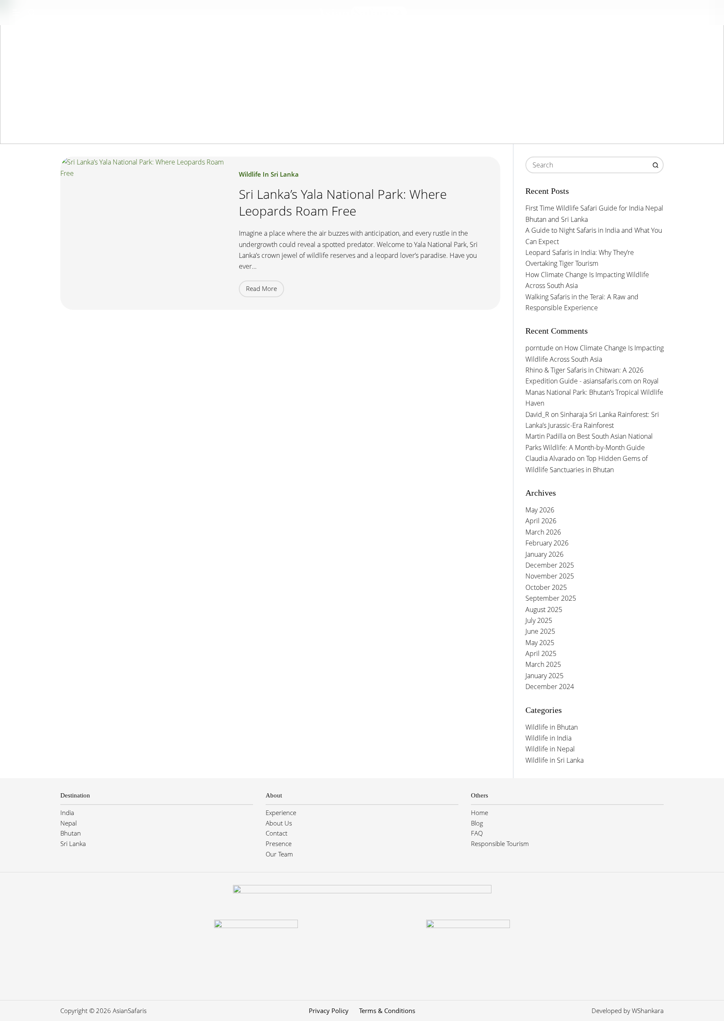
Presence (279, 843)
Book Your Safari (684, 12)
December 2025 (549, 565)
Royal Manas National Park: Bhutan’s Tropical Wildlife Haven (594, 392)
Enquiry (631, 12)
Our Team (279, 854)
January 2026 (544, 554)
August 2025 (543, 609)
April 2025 (540, 653)
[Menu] (16, 12)
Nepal (68, 823)
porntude (539, 347)
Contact (276, 833)
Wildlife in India (548, 738)
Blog (477, 823)
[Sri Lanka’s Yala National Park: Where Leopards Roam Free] (143, 233)
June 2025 (540, 631)
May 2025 (539, 642)
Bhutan (70, 833)
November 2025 (549, 576)
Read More (265, 290)
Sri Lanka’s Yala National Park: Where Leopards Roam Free (343, 202)
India (67, 812)
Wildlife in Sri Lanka (269, 174)
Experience (281, 812)
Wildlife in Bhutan (551, 727)
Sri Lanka (73, 843)
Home (479, 812)
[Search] (31, 12)
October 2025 (546, 587)
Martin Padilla (545, 436)
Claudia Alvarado (550, 458)
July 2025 (538, 620)
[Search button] (655, 164)
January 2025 (544, 675)
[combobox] (587, 165)
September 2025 (550, 598)
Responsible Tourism (500, 843)
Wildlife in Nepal (550, 749)
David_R (537, 414)
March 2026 (543, 532)
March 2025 (543, 664)
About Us (279, 823)
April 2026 (540, 520)
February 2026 (547, 543)
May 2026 (539, 509)
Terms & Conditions (387, 1011)
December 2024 (549, 686)
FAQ (477, 833)
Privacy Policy (329, 1011)
